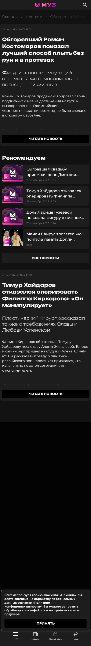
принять (46, 623)
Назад (75, 639)
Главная (10, 16)
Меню (15, 639)
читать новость (45, 139)
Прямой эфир (55, 639)
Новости (35, 639)
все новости (45, 258)
